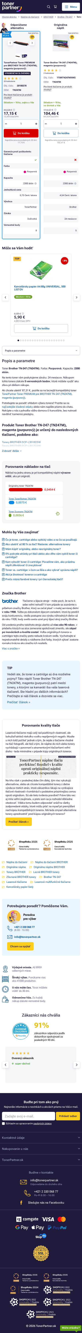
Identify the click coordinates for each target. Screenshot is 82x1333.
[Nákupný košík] (55, 7)
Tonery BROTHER (15, 872)
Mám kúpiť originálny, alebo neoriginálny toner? (33, 549)
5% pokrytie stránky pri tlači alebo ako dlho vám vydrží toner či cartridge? (41, 555)
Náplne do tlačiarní (30, 17)
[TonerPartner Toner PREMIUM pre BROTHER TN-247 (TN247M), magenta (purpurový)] (21, 42)
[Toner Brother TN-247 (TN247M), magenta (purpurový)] (61, 42)
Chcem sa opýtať (20, 946)
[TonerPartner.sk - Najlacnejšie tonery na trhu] (12, 7)
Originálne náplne (16, 867)
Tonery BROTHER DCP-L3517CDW (21, 445)
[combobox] (41, 350)
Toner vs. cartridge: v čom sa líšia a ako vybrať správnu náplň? (41, 569)
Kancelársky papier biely (19, 886)
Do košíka (63, 133)
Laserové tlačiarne (16, 881)
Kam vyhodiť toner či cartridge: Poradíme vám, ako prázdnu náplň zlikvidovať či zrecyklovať (40, 563)
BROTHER (48, 17)
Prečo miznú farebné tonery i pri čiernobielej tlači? (34, 579)
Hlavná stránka (9, 17)
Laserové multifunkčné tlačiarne (52, 881)
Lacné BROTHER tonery (46, 872)
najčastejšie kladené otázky (17, 406)
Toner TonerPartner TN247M (22, 498)
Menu (73, 6)
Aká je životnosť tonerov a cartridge (26, 574)
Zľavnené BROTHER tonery (21, 876)
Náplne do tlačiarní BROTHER (51, 862)
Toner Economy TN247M (20, 511)
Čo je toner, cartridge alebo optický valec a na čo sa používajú (41, 539)
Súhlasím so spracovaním (29, 1123)
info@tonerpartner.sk (27, 936)
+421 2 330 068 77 (24, 927)
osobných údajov (42, 1123)
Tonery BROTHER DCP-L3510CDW (21, 442)
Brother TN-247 (65, 17)
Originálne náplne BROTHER (49, 867)
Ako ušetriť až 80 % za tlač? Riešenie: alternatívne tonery (37, 544)
